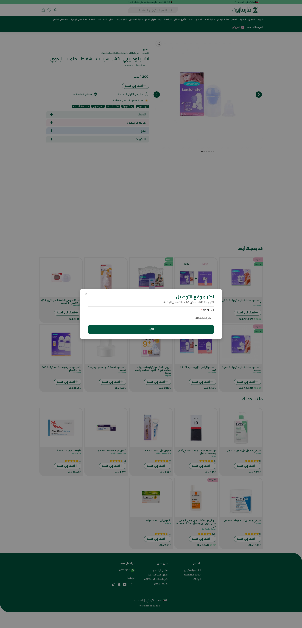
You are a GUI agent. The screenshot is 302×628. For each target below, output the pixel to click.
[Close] (86, 294)
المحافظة (207, 310)
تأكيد (151, 329)
